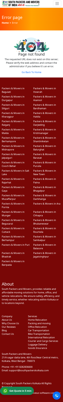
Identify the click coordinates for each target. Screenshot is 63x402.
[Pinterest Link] (20, 311)
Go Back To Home (31, 72)
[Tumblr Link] (35, 311)
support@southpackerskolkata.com (29, 370)
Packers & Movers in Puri (16, 244)
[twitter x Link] (12, 311)
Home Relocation (37, 319)
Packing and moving (39, 323)
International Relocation (41, 337)
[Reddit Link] (28, 311)
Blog (4, 330)
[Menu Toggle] (57, 3)
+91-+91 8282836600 (21, 366)
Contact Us (8, 334)
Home (5, 22)
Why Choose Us (10, 323)
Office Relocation (37, 326)
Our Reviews (9, 326)
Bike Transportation (39, 334)
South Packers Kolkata (28, 383)
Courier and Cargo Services (43, 341)
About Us (7, 319)
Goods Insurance (37, 348)
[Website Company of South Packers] (44, 392)
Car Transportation (38, 330)
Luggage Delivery (37, 344)
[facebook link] (5, 311)
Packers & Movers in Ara (46, 203)
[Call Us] (57, 396)
